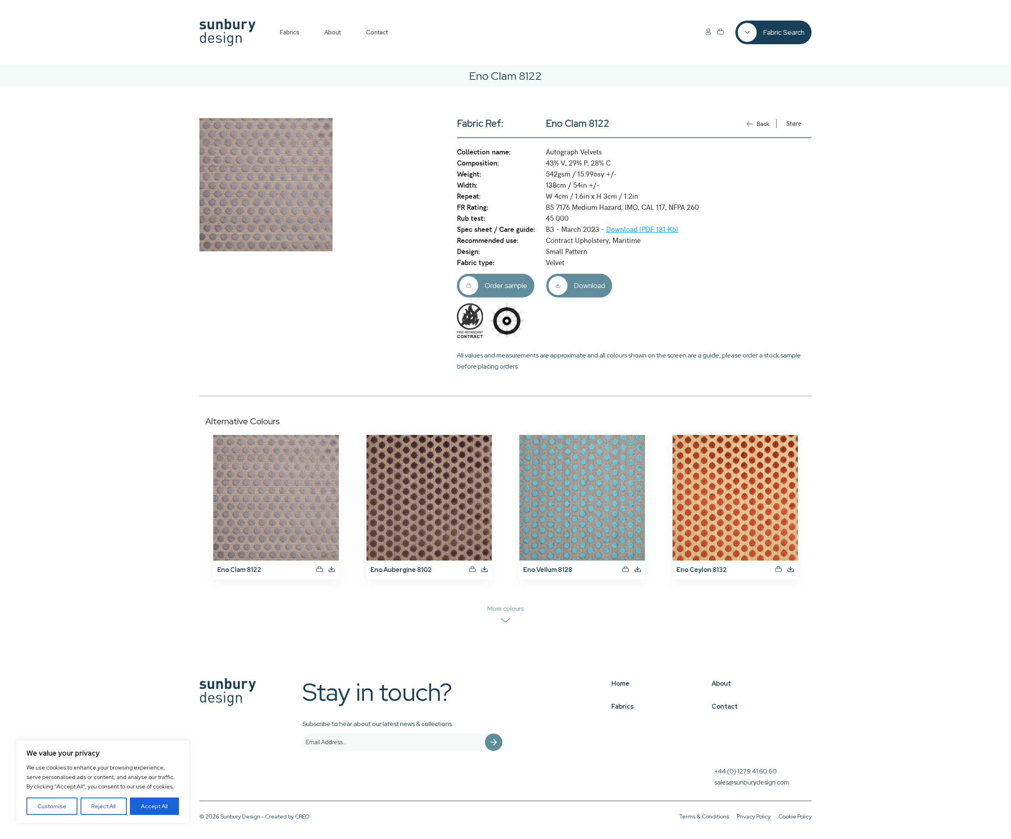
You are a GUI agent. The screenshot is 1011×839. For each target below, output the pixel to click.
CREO (302, 816)
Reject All (103, 806)
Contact (725, 706)
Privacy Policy (753, 816)
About (721, 683)
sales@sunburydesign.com (751, 782)
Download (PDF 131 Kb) (642, 229)
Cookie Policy (795, 816)
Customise (52, 806)
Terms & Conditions (704, 816)
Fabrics (622, 706)
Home (620, 683)
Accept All (154, 806)
